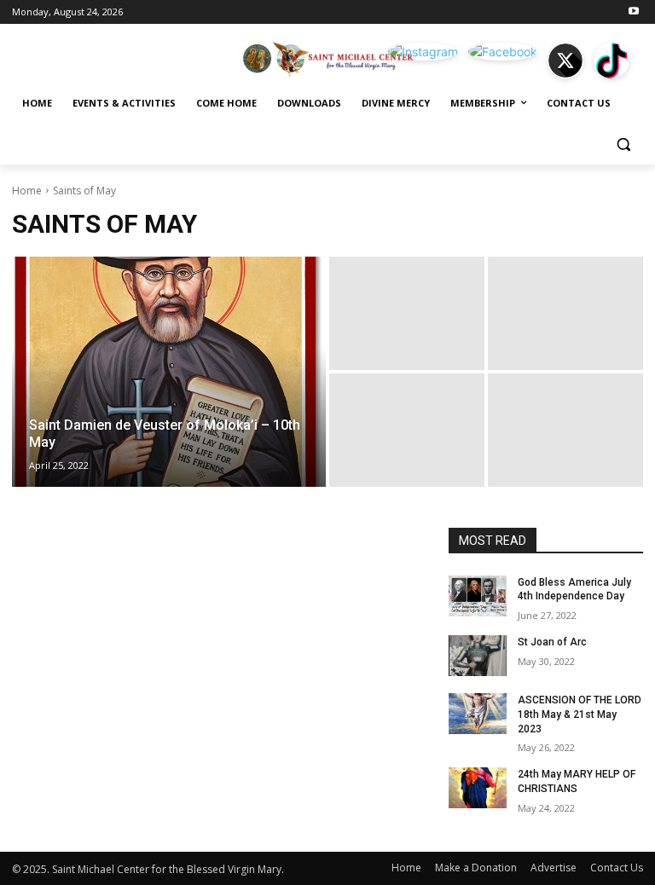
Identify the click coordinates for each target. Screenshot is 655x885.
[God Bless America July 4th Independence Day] (478, 596)
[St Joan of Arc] (478, 655)
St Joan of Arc (552, 642)
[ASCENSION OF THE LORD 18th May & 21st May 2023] (478, 713)
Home (27, 190)
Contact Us (616, 867)
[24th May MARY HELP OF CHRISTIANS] (478, 787)
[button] (623, 144)
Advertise (553, 867)
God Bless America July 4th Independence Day (574, 589)
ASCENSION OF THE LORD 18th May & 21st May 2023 (579, 714)
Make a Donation (476, 867)
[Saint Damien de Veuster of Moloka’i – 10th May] (169, 372)
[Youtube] (633, 12)
